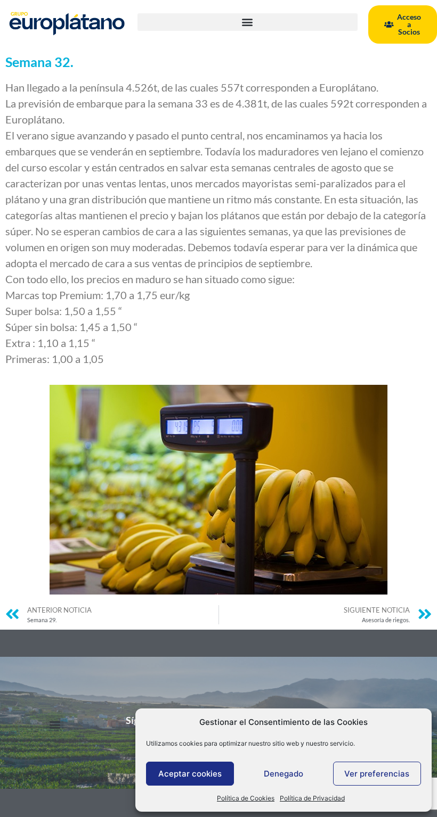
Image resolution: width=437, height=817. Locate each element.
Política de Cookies (245, 798)
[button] (247, 22)
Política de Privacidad (312, 798)
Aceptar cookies (190, 774)
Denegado (283, 774)
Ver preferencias (376, 774)
